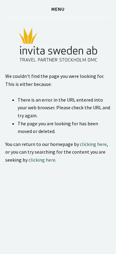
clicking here (93, 144)
